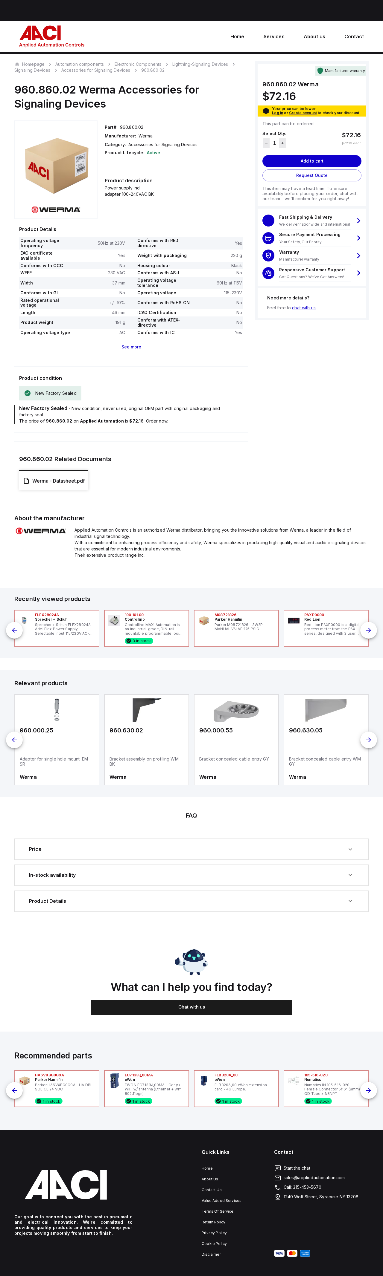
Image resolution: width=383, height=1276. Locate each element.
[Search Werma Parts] (40, 533)
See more (131, 346)
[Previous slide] (14, 630)
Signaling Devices (32, 70)
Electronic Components (138, 64)
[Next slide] (368, 630)
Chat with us (191, 1007)
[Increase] (282, 143)
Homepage (33, 64)
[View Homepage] (51, 36)
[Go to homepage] (73, 1185)
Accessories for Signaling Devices (95, 70)
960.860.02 (153, 70)
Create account (303, 113)
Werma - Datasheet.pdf (58, 481)
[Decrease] (266, 143)
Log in (277, 113)
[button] (312, 220)
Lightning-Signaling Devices (200, 64)
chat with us (304, 307)
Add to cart (312, 160)
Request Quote (312, 175)
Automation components (79, 64)
